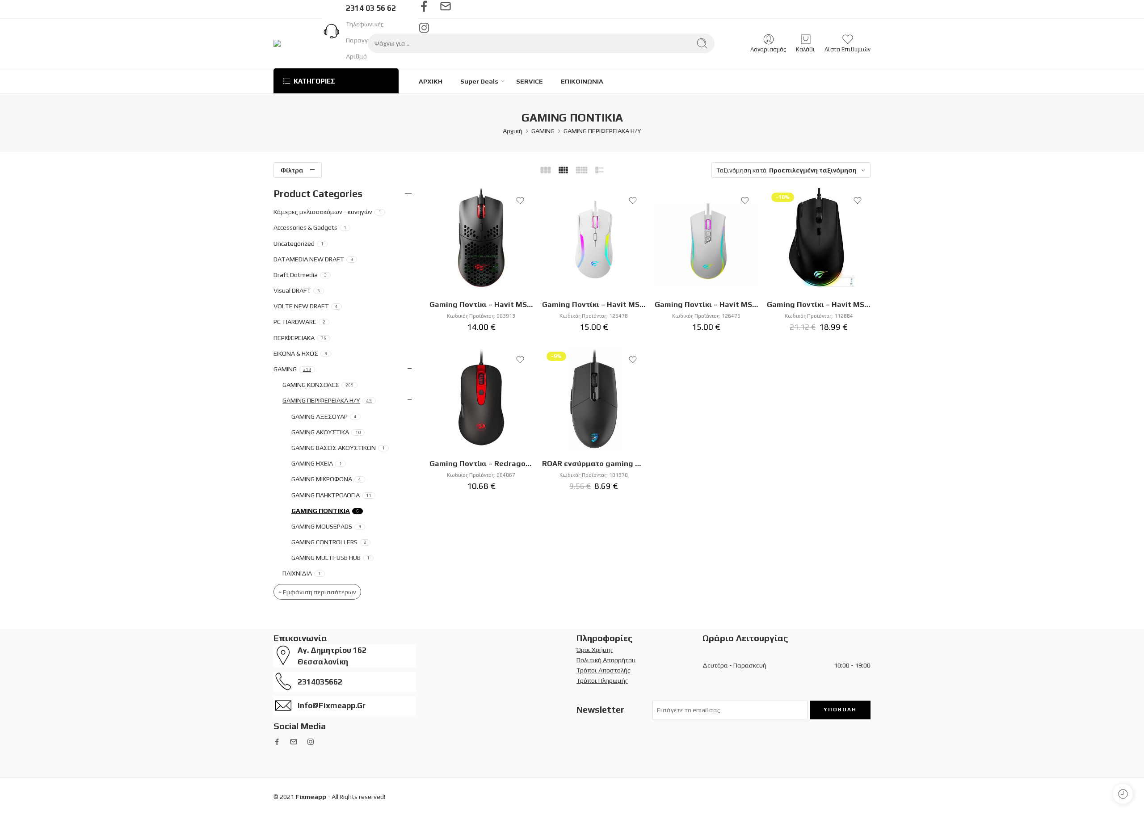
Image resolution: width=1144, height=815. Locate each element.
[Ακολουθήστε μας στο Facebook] (424, 6)
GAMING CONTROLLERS (328, 542)
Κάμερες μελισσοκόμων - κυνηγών (327, 211)
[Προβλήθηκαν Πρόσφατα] (1123, 794)
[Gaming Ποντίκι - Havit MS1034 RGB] (706, 240)
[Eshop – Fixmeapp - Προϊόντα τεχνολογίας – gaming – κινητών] (302, 43)
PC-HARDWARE (299, 321)
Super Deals (479, 81)
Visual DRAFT (296, 290)
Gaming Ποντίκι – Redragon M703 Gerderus (481, 463)
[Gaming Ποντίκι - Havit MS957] (819, 240)
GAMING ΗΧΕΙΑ (316, 463)
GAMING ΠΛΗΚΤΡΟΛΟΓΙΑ (331, 495)
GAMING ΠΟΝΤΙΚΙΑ (325, 510)
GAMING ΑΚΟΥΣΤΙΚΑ (326, 432)
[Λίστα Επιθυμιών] (520, 201)
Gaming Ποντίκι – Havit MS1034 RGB (706, 304)
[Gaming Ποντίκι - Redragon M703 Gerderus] (481, 399)
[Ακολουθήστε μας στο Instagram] (311, 742)
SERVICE (529, 81)
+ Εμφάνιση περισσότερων (317, 592)
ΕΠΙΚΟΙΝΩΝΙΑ (582, 81)
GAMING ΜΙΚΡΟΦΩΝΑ (326, 479)
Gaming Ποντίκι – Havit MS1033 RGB (594, 304)
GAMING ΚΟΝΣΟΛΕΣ (317, 384)
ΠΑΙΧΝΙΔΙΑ (301, 573)
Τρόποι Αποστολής (603, 670)
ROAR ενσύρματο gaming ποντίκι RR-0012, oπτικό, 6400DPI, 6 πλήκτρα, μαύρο (594, 463)
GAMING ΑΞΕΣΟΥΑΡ (324, 416)
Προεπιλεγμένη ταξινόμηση (813, 170)
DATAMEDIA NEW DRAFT (313, 259)
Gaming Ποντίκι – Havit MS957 (819, 304)
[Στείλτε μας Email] (445, 6)
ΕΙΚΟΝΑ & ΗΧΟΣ (300, 353)
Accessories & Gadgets (309, 227)
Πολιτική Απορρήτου (605, 660)
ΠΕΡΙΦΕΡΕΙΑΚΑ (299, 337)
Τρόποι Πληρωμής (602, 680)
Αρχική (512, 130)
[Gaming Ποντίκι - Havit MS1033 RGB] (594, 240)
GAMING (543, 130)
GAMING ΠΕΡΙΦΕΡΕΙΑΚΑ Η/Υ (602, 130)
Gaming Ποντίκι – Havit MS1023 (481, 304)
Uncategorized (298, 243)
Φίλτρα (292, 170)
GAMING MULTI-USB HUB (330, 557)
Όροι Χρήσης (595, 649)
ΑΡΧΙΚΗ (430, 81)
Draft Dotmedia (300, 274)
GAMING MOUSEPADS (326, 526)
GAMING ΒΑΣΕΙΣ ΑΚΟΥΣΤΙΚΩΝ (338, 447)
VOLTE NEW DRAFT (305, 306)
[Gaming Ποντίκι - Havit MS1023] (481, 240)
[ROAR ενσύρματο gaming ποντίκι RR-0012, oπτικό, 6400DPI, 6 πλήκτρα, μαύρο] (594, 399)
